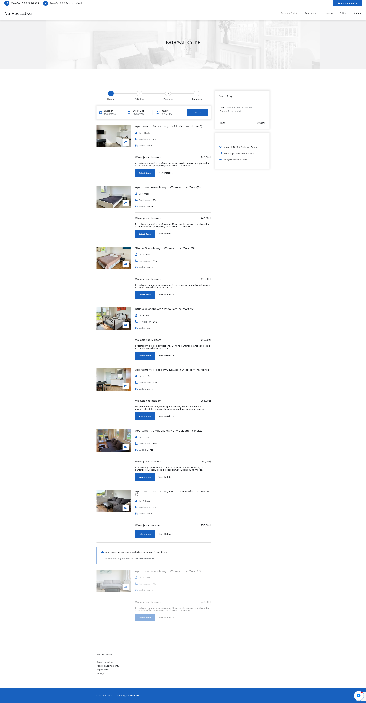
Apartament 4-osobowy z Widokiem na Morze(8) (168, 126)
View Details (165, 173)
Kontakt (358, 13)
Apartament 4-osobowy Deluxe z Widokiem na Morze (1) (172, 493)
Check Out (138, 111)
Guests (166, 111)
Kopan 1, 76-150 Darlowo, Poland (65, 3)
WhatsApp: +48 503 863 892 (25, 3)
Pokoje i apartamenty (108, 666)
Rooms (110, 99)
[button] (358, 695)
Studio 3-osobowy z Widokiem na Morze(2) (165, 309)
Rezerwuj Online (349, 3)
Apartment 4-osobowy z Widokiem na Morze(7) (168, 571)
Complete (196, 99)
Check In (108, 111)
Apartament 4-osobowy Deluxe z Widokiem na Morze (172, 369)
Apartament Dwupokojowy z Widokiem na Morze (168, 430)
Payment (168, 99)
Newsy (329, 13)
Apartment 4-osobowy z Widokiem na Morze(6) (168, 187)
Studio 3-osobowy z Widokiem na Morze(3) (165, 248)
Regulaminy (103, 669)
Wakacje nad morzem (148, 400)
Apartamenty (312, 13)
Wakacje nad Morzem (148, 157)
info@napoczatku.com (235, 159)
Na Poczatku (18, 13)
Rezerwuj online (105, 662)
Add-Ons (139, 99)
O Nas (343, 13)
